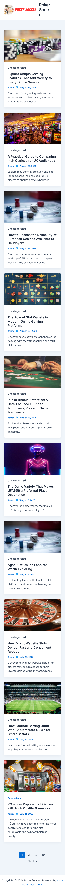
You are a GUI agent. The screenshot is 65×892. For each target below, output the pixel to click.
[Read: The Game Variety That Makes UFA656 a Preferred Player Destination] (32, 458)
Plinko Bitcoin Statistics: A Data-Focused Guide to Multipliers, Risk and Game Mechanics (28, 406)
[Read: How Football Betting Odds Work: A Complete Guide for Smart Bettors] (32, 697)
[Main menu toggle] (58, 9)
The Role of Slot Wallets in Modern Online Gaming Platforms (28, 321)
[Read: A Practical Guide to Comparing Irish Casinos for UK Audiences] (32, 128)
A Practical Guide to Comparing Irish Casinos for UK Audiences (32, 158)
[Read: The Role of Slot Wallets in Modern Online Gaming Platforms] (32, 289)
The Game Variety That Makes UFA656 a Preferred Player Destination (31, 490)
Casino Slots (14, 798)
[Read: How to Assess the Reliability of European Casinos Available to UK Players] (32, 206)
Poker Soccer (44, 9)
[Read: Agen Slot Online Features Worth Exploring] (32, 536)
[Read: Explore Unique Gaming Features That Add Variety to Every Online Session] (32, 45)
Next (32, 861)
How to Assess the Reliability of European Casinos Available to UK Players (32, 239)
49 (43, 854)
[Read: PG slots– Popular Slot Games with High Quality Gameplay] (32, 776)
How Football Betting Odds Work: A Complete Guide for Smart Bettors (29, 730)
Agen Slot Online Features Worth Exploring (27, 567)
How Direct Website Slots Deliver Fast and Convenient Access (29, 647)
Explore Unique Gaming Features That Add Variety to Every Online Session (30, 78)
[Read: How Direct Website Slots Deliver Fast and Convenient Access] (32, 615)
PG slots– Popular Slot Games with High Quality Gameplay (30, 806)
